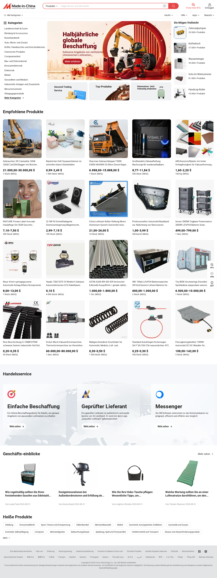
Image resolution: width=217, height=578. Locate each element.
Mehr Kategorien (12, 98)
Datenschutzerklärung (85, 551)
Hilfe (183, 15)
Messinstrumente (13, 88)
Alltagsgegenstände (14, 93)
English (20, 557)
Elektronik (9, 70)
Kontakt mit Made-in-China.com (110, 551)
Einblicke (174, 551)
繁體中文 (41, 557)
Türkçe (180, 557)
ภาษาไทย (170, 557)
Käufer (167, 15)
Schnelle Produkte (134, 551)
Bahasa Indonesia (206, 557)
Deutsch (83, 557)
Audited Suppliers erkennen (156, 551)
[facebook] (199, 551)
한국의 (130, 557)
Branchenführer (188, 551)
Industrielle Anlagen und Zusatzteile (22, 84)
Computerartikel (12, 56)
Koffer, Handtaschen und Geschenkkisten (24, 47)
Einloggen (209, 7)
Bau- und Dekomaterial (15, 61)
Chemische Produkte (14, 51)
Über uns (39, 551)
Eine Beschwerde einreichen (21, 551)
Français (61, 557)
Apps (194, 15)
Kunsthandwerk (11, 37)
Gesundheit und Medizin (16, 79)
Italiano (105, 557)
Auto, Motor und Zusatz (16, 42)
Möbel (7, 74)
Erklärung (51, 551)
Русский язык (118, 557)
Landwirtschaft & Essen (16, 28)
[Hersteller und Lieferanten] (19, 6)
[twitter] (206, 551)
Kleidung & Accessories (16, 33)
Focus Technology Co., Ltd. (106, 562)
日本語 (51, 557)
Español (72, 557)
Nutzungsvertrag (65, 551)
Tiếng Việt (191, 557)
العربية (139, 557)
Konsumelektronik (13, 65)
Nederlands (150, 557)
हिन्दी (160, 557)
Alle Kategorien (14, 15)
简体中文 (30, 557)
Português (94, 557)
